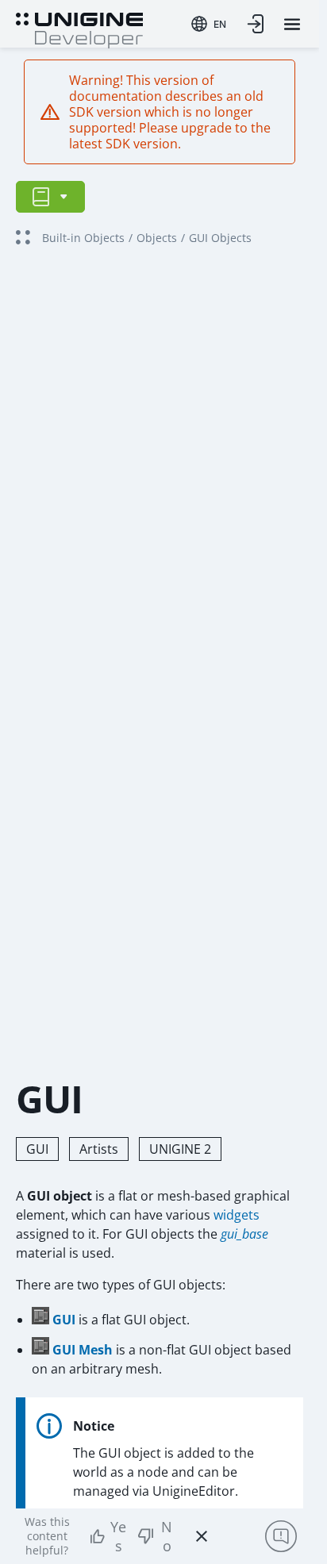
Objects (157, 237)
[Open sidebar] (50, 197)
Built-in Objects (83, 237)
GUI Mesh (82, 1349)
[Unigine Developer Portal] (79, 28)
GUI (37, 1149)
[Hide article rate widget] (201, 1536)
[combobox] (208, 24)
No (166, 1536)
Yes (118, 1536)
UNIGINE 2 (180, 1149)
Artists (98, 1149)
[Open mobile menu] (292, 24)
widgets (237, 1215)
